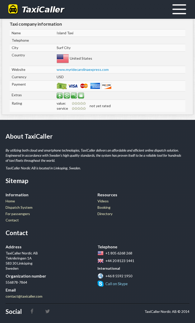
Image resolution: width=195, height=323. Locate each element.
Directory (105, 214)
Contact (12, 220)
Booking (104, 207)
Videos (103, 201)
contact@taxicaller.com (24, 296)
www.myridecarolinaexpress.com (83, 69)
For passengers (18, 214)
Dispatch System (19, 207)
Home (10, 201)
